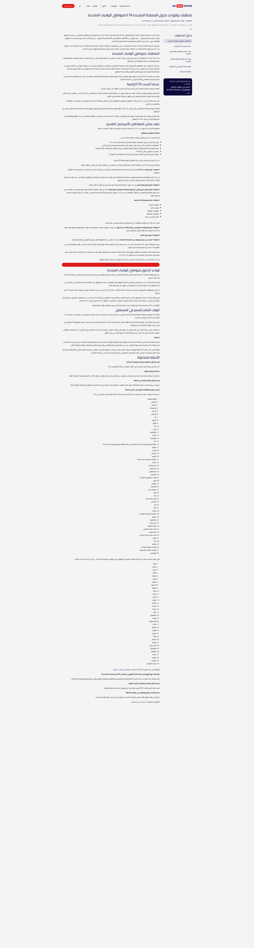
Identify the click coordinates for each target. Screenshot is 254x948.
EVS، (155, 177)
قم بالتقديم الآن (68, 6)
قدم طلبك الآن (110, 264)
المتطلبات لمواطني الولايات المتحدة (179, 40)
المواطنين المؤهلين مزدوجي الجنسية (125, 669)
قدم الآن (188, 93)
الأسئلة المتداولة (185, 71)
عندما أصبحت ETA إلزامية (182, 46)
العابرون (136, 290)
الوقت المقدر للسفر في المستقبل (180, 66)
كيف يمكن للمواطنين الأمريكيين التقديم (180, 52)
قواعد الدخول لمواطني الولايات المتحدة (180, 60)
